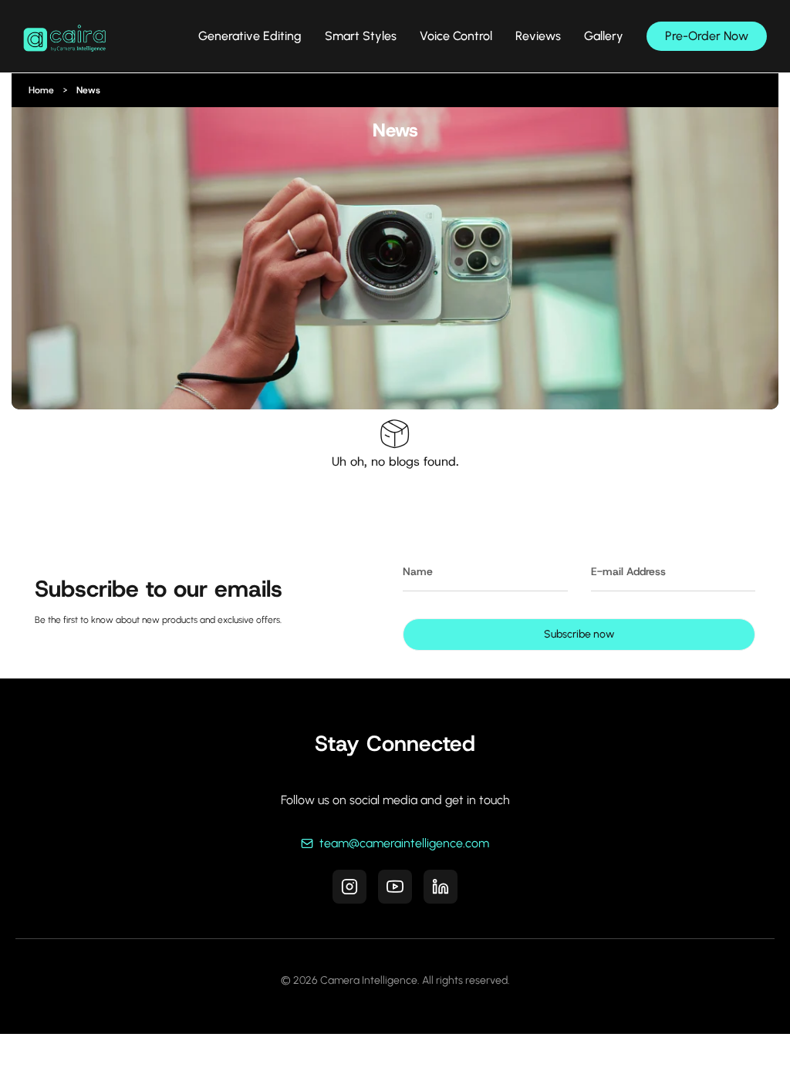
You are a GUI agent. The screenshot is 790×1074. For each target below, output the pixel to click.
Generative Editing (250, 36)
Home (41, 90)
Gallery (603, 36)
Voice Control (456, 36)
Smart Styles (361, 36)
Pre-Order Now (706, 36)
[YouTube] (395, 887)
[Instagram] (349, 887)
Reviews (538, 36)
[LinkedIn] (440, 887)
